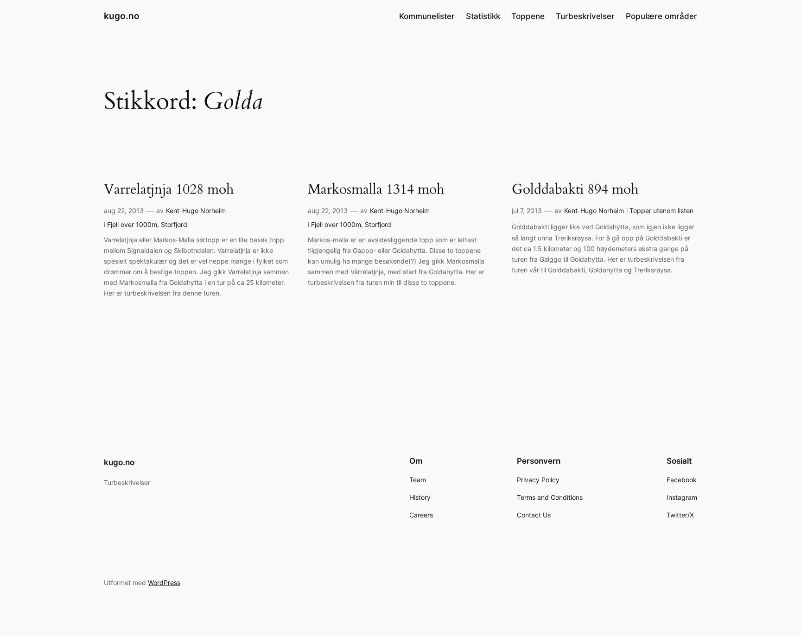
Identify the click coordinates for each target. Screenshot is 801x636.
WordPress (164, 582)
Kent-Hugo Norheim (196, 210)
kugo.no (122, 15)
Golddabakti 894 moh (575, 190)
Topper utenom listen (661, 210)
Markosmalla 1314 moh (376, 190)
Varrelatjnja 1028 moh (169, 190)
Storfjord (174, 224)
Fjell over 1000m (132, 224)
